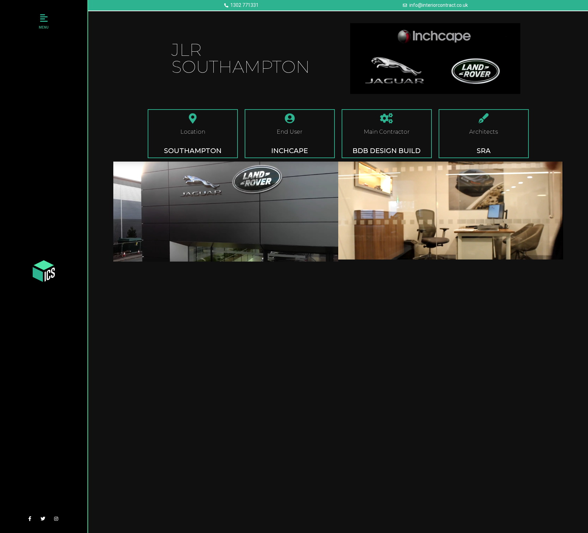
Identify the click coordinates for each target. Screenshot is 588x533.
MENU (44, 27)
